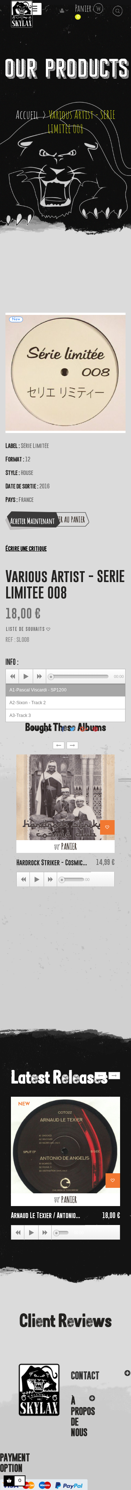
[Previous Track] (12, 676)
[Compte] (65, 11)
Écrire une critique (26, 548)
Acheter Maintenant (32, 521)
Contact (85, 1375)
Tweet (72, 729)
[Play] (26, 676)
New (24, 1104)
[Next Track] (39, 676)
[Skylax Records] (30, 1390)
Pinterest (95, 729)
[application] (65, 676)
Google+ (84, 729)
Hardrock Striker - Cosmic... (51, 862)
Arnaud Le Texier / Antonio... (45, 1215)
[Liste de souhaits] (107, 827)
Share (62, 729)
